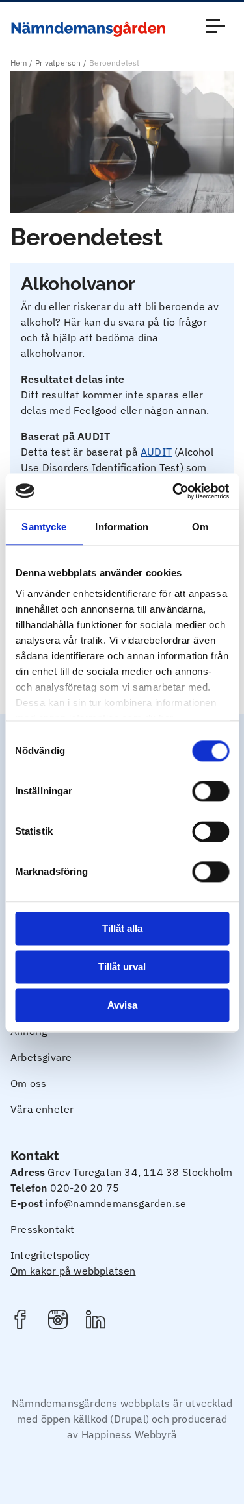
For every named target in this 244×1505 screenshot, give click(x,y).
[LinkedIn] (95, 1321)
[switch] (210, 791)
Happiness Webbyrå (129, 1434)
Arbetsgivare (41, 1057)
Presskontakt (42, 1229)
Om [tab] (200, 526)
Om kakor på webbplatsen (73, 1270)
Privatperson (58, 62)
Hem (18, 62)
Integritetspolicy (50, 1255)
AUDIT (156, 451)
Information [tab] (121, 526)
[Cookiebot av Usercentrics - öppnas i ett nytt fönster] (173, 491)
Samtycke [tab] (43, 526)
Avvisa (122, 1004)
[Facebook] (20, 1321)
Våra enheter (42, 1109)
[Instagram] (58, 1321)
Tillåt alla (122, 928)
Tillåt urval (122, 966)
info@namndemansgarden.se (116, 1203)
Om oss (28, 1083)
